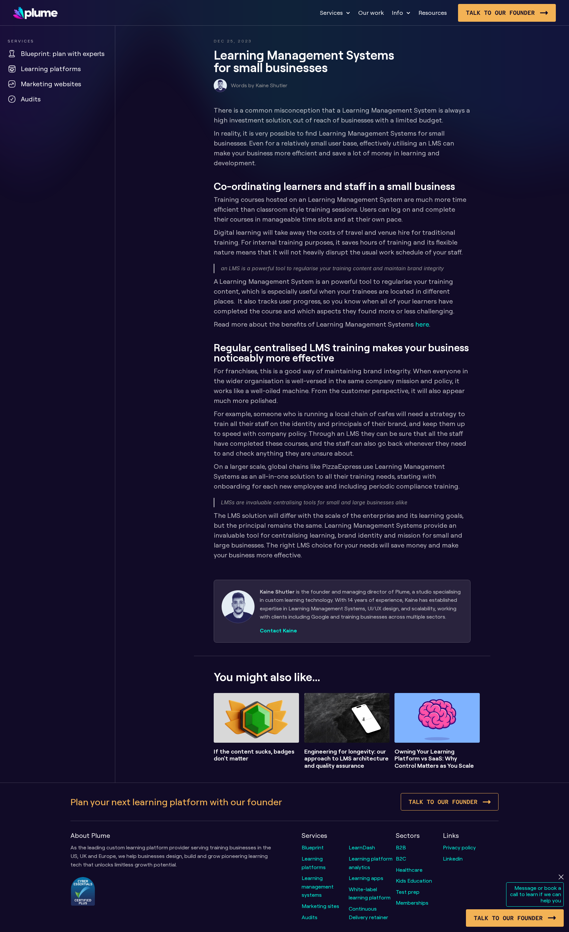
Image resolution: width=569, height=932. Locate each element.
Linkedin (453, 858)
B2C (401, 858)
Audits (309, 917)
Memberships (412, 902)
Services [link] (331, 12)
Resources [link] (433, 12)
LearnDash (362, 847)
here (422, 324)
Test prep (408, 892)
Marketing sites (320, 906)
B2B (401, 847)
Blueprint (313, 847)
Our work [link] (371, 12)
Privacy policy (459, 847)
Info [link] (397, 12)
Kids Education (414, 880)
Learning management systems (318, 886)
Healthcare (409, 869)
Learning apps (366, 878)
